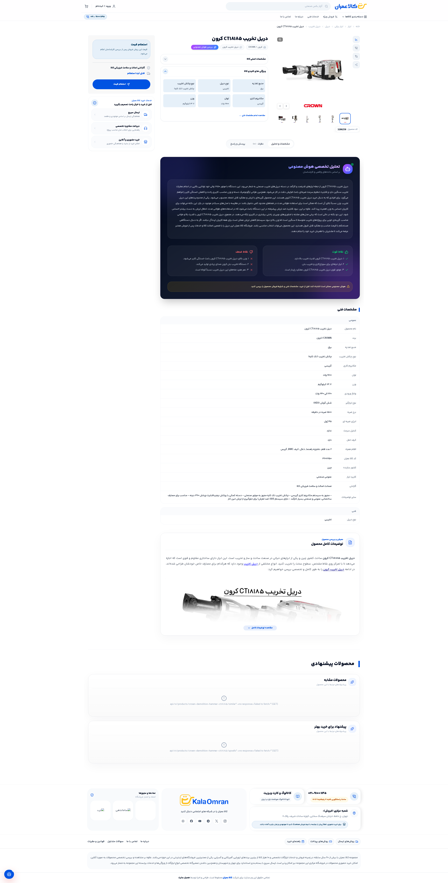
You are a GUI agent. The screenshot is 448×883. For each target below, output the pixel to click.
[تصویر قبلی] (286, 106)
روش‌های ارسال (346, 841)
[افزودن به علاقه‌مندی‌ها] (356, 47)
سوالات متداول (115, 841)
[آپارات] (183, 821)
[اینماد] (145, 810)
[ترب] (100, 810)
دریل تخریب (314, 26)
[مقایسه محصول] (356, 56)
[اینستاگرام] (225, 821)
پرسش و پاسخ (237, 144)
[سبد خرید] (86, 6)
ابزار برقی (339, 26)
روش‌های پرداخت (319, 841)
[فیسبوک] (191, 821)
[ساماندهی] (123, 810)
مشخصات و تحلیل (280, 144)
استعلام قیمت (119, 84)
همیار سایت (184, 878)
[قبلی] (152, 810)
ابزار (349, 26)
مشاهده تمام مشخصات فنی (252, 115)
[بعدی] (93, 810)
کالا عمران (227, 878)
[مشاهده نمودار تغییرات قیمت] (356, 39)
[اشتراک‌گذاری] (356, 64)
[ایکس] (216, 821)
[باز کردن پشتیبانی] (9, 874)
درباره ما (145, 841)
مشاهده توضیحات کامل (262, 628)
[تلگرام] (208, 821)
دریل (327, 26)
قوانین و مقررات (96, 841)
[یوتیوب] (199, 821)
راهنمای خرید (293, 841)
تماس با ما (132, 841)
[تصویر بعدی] (280, 106)
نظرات (258, 144)
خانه (358, 26)
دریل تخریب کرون (333, 569)
